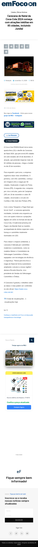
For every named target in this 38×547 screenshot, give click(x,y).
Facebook (15, 113)
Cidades (13, 12)
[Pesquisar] (31, 340)
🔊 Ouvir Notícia (11, 141)
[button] (6, 46)
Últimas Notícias (22, 12)
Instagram (18, 116)
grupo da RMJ (9, 116)
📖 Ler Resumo (11, 135)
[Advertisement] (19, 433)
